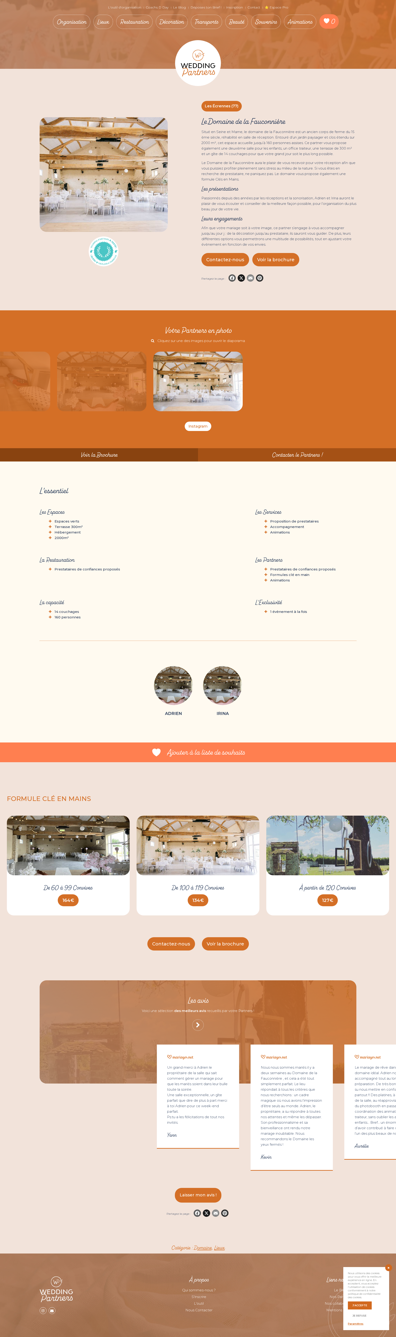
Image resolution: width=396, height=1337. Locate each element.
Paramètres (355, 1323)
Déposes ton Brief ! (205, 7)
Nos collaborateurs (340, 1303)
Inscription (234, 7)
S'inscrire (199, 1297)
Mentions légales (340, 1310)
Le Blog (179, 7)
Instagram (198, 426)
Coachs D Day (157, 7)
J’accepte (359, 1305)
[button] (275, 259)
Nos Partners (341, 1297)
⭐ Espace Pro (276, 7)
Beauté (236, 21)
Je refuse (359, 1315)
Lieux (103, 21)
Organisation (71, 21)
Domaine (203, 1247)
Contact (254, 7)
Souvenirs (266, 21)
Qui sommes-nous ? (199, 1290)
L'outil (199, 1303)
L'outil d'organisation (124, 7)
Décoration (172, 21)
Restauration (134, 21)
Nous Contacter (198, 1310)
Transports (206, 21)
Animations (300, 21)
